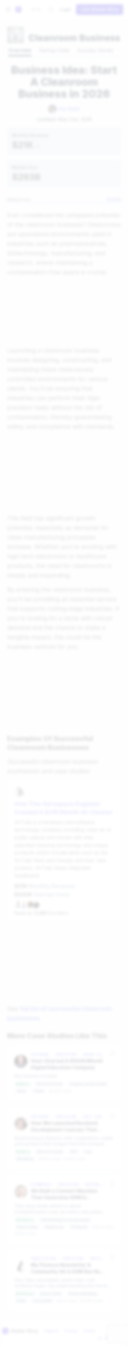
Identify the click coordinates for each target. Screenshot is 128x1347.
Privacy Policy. (72, 708)
